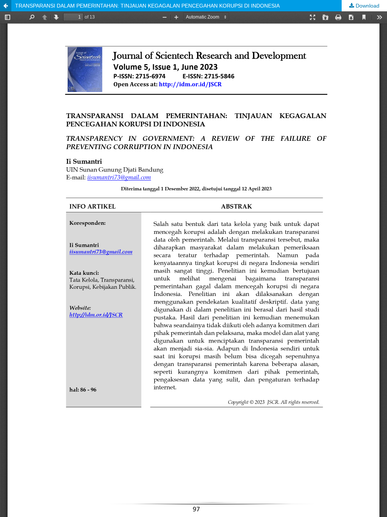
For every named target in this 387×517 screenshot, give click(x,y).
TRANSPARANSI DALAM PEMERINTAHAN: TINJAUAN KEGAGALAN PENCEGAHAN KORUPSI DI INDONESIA (147, 6)
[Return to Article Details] (5, 5)
